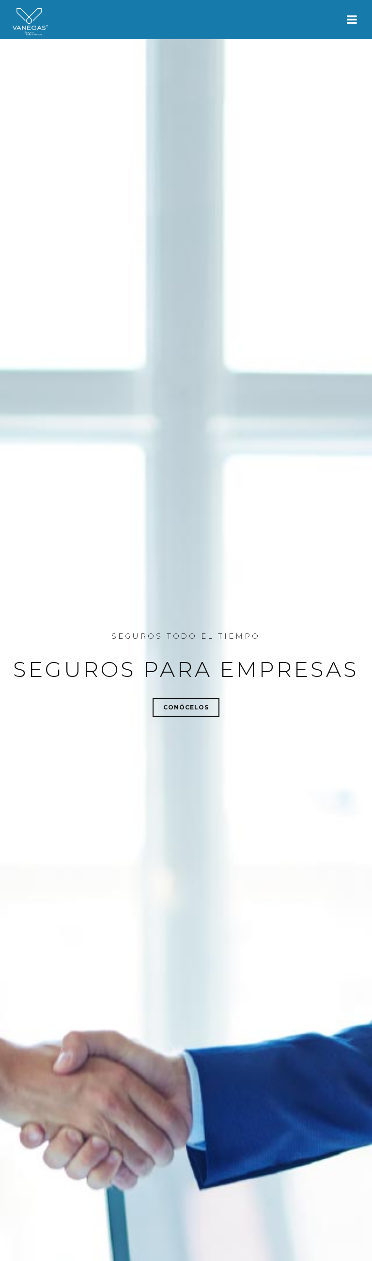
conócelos (186, 707)
